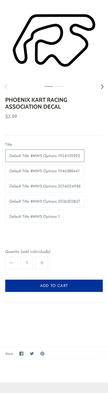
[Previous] (6, 86)
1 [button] (49, 86)
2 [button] (59, 86)
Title (8, 144)
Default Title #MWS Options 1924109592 (44, 156)
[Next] (102, 86)
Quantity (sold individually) (28, 251)
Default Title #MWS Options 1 (34, 216)
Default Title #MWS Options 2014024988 (44, 186)
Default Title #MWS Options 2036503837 (44, 201)
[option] (54, 40)
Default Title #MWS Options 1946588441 (44, 171)
